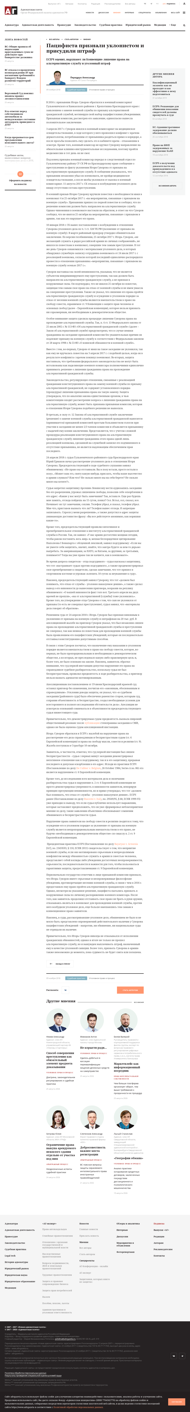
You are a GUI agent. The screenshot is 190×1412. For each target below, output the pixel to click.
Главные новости (88, 1229)
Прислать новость (89, 1235)
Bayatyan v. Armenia (126, 844)
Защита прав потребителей (57, 1290)
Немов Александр (55, 1036)
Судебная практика (110, 24)
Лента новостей (16, 40)
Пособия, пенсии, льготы (55, 1303)
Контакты (82, 3)
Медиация (160, 24)
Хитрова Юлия (53, 1133)
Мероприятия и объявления (125, 1244)
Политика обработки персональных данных (25, 1373)
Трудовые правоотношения (57, 1274)
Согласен (177, 1402)
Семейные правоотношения (57, 1235)
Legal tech (10, 1255)
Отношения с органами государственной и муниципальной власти (55, 1245)
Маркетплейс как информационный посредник (127, 1067)
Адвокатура (12, 24)
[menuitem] (12, 25)
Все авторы (130, 3)
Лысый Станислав (123, 1133)
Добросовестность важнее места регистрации (93, 1151)
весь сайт (175, 12)
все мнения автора (167, 186)
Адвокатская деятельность (38, 24)
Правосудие (64, 24)
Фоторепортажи (125, 1252)
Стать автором (71, 39)
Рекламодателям (112, 3)
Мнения (116, 12)
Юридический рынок (138, 24)
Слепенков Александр (91, 1133)
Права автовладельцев (54, 1229)
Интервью (129, 12)
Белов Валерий (121, 1036)
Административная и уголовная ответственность (57, 1311)
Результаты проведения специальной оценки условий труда (33, 1375)
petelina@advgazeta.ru (65, 1339)
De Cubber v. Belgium (88, 768)
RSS (157, 4)
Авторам (69, 3)
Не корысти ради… (93, 1047)
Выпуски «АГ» (54, 3)
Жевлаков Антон (88, 1036)
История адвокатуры (16, 1262)
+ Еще (172, 24)
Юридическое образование (20, 1281)
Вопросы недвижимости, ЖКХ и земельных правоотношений (55, 1266)
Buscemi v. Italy (93, 799)
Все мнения (139, 1002)
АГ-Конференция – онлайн (93, 1266)
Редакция (95, 3)
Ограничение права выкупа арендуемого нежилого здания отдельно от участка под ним (61, 1151)
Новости (90, 12)
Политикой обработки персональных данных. (78, 1407)
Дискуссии (103, 12)
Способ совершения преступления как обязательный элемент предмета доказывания (60, 1060)
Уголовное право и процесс (102, 89)
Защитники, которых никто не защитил (94, 1280)
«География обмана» (128, 1158)
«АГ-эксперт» (49, 1223)
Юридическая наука (16, 1275)
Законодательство (85, 24)
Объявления (161, 12)
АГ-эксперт (85, 1272)
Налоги (46, 1296)
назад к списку (63, 964)
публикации (92, 723)
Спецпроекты (144, 12)
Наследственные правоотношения (51, 1255)
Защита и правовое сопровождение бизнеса (55, 1282)
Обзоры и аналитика (128, 1223)
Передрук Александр (82, 77)
